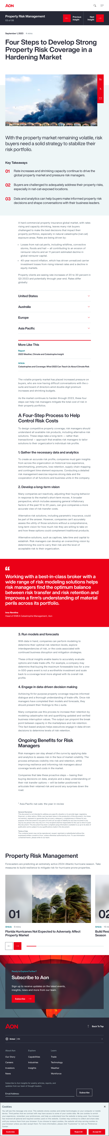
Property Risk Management (25, 16)
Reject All (78, 1132)
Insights (32, 1068)
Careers (9, 1062)
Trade (53, 1056)
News (8, 1073)
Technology (57, 1062)
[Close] (105, 1107)
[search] (95, 5)
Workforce (56, 1073)
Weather (55, 1068)
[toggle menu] (102, 5)
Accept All (97, 1132)
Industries (33, 1062)
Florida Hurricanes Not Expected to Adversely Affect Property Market (42, 933)
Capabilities (34, 1056)
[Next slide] (17, 946)
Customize (10, 1132)
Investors (9, 1068)
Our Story (10, 1056)
